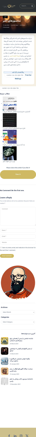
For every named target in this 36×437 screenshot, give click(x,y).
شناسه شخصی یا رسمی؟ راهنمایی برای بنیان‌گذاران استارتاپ (21, 339)
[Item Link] (4, 341)
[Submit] (32, 6)
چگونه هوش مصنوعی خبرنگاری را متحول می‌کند (20, 360)
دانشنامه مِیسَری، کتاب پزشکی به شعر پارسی (21, 380)
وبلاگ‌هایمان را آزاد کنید (18, 72)
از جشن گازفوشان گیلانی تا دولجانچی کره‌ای (21, 350)
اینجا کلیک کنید (15, 56)
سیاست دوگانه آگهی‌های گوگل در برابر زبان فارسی (21, 370)
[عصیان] (8, 6)
